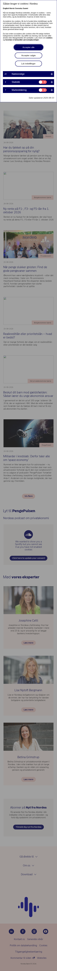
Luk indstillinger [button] (28, 63)
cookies (49, 38)
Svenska (18, 8)
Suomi (25, 8)
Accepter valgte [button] (28, 55)
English (6, 8)
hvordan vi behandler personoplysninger (22, 40)
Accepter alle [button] (28, 47)
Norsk (12, 8)
